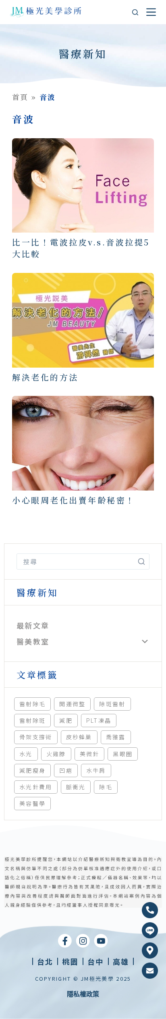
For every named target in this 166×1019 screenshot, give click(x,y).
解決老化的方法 (45, 377)
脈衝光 (76, 787)
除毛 (105, 787)
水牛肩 (96, 770)
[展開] (144, 641)
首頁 (20, 97)
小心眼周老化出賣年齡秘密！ (73, 500)
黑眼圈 (123, 754)
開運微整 (72, 704)
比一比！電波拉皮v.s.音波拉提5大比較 (81, 248)
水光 (26, 754)
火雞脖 (56, 754)
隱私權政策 (83, 994)
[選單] (151, 12)
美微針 (90, 754)
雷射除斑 (32, 720)
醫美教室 (33, 641)
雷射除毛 (32, 704)
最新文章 (33, 625)
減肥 (66, 720)
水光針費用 (35, 787)
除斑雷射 (112, 704)
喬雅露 (116, 737)
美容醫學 (32, 803)
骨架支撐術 (35, 737)
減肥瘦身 (32, 770)
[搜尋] (135, 12)
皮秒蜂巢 (79, 737)
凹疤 (66, 770)
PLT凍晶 (99, 720)
